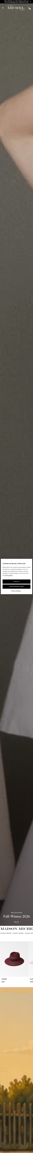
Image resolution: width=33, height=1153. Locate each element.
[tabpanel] (16, 962)
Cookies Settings (16, 591)
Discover (16, 921)
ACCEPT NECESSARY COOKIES (16, 586)
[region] (16, 576)
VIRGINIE (4, 979)
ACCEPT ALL (16, 581)
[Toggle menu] (3, 8)
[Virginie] (14, 959)
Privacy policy (8, 575)
